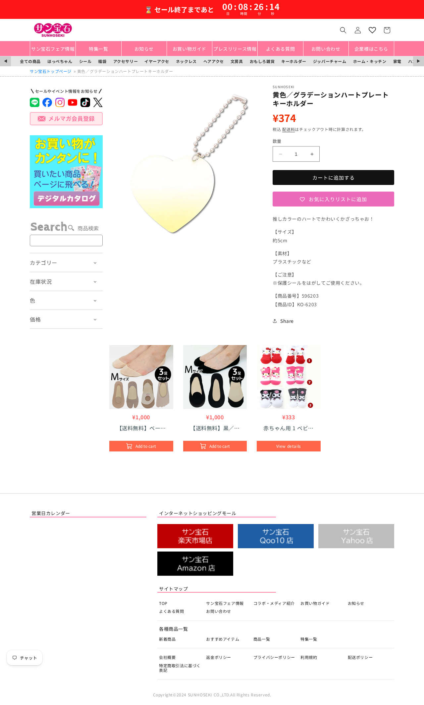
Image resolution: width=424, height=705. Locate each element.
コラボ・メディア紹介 (274, 603)
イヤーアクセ (156, 61)
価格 (35, 319)
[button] (343, 30)
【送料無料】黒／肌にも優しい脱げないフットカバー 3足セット (214, 428)
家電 (397, 61)
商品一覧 (261, 639)
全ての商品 (30, 61)
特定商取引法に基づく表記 (180, 668)
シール (85, 61)
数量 (277, 141)
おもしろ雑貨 (262, 61)
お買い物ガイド (315, 603)
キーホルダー (293, 61)
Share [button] (287, 321)
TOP (163, 603)
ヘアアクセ (213, 61)
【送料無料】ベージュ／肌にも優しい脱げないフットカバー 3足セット (142, 428)
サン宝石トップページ (51, 71)
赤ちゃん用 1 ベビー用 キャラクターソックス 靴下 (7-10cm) (288, 428)
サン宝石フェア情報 (224, 603)
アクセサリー (125, 61)
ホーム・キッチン (370, 61)
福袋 (102, 61)
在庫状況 (41, 281)
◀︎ (5, 61)
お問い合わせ (218, 611)
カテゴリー (43, 262)
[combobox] (66, 240)
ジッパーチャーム (329, 61)
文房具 (237, 61)
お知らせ (356, 603)
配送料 (288, 129)
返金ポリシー (218, 657)
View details (288, 446)
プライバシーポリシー (274, 657)
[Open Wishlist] (372, 30)
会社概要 (167, 657)
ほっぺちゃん (60, 61)
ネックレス (186, 61)
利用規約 (308, 657)
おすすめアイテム (222, 639)
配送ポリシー (360, 657)
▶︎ (418, 61)
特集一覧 (308, 639)
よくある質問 (171, 611)
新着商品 (167, 639)
